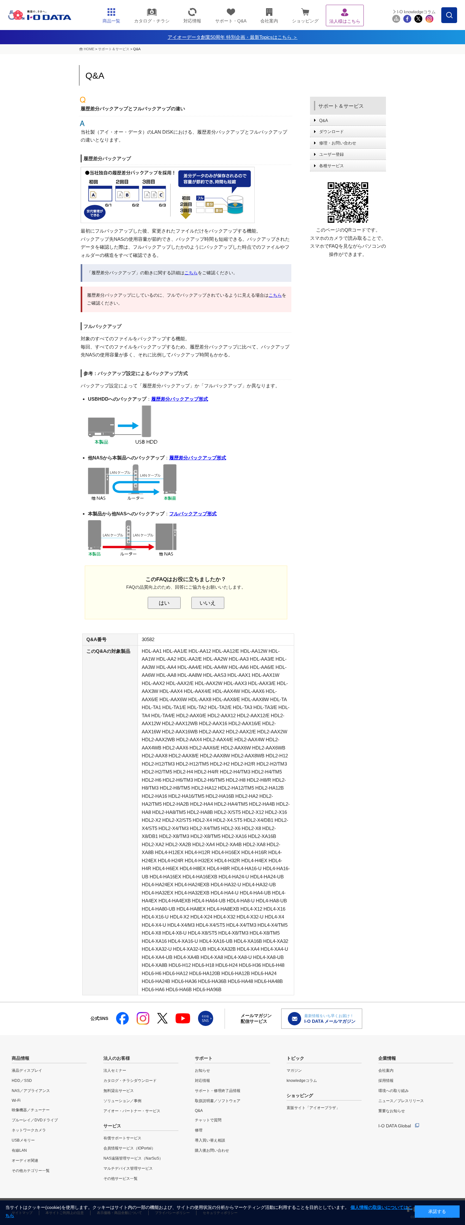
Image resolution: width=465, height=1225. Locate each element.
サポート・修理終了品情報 (217, 1091)
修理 (198, 1130)
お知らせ (202, 1070)
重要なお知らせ (391, 1111)
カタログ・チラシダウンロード (130, 1080)
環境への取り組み (393, 1091)
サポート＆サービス (113, 49)
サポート (204, 1058)
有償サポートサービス (122, 1138)
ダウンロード (331, 131)
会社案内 (386, 1070)
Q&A (323, 120)
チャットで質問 (208, 1120)
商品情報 (20, 1058)
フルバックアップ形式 (193, 513)
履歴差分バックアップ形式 (179, 399)
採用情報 (386, 1080)
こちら (191, 272)
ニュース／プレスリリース (401, 1101)
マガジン (294, 1070)
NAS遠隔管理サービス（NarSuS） (133, 1158)
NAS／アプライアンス (31, 1091)
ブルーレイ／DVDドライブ (35, 1120)
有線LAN (19, 1150)
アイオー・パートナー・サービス (131, 1111)
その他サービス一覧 (120, 1178)
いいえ (208, 603)
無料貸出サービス (118, 1091)
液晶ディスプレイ (27, 1070)
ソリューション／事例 (122, 1101)
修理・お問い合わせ (337, 143)
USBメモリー (23, 1140)
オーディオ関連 (25, 1160)
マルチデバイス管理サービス (128, 1168)
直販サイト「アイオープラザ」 (313, 1108)
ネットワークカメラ (29, 1130)
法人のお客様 (116, 1058)
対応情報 (202, 1080)
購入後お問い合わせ (212, 1150)
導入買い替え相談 (210, 1140)
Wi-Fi (16, 1100)
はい (164, 603)
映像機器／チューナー (31, 1110)
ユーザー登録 (331, 154)
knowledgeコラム (302, 1080)
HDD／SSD (22, 1080)
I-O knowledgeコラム (416, 11)
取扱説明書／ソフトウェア (217, 1101)
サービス (112, 1125)
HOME (89, 49)
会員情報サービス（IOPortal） (129, 1148)
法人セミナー (114, 1070)
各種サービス (331, 165)
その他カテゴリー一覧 (31, 1170)
